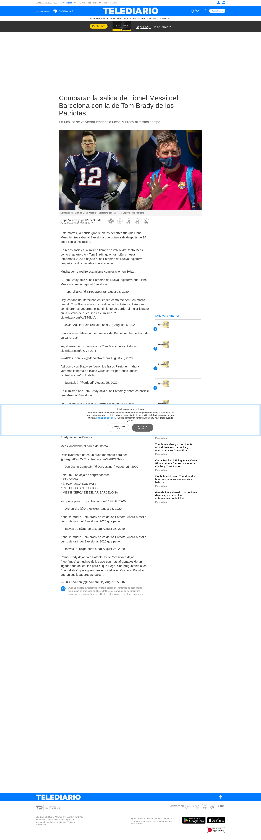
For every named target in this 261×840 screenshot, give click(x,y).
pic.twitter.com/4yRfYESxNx (105, 459)
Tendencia (143, 18)
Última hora (96, 18)
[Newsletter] (223, 3)
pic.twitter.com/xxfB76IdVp (78, 317)
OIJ (75, 3)
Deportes (153, 18)
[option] (130, 173)
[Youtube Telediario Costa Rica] (221, 806)
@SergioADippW (72, 459)
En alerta (117, 18)
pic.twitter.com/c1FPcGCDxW (106, 501)
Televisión (164, 18)
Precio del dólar (94, 3)
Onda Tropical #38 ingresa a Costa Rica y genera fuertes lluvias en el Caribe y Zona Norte (176, 463)
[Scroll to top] (220, 797)
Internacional (130, 18)
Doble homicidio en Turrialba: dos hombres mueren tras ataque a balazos (175, 479)
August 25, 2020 (118, 291)
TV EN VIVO (197, 11)
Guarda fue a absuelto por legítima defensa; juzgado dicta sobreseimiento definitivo (176, 495)
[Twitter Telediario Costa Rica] (196, 806)
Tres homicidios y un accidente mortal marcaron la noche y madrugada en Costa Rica (173, 447)
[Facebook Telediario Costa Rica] (187, 806)
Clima (82, 3)
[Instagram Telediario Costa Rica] (204, 806)
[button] (110, 221)
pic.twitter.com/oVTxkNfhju (78, 375)
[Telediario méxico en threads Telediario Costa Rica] (212, 806)
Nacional (107, 18)
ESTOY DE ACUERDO (142, 428)
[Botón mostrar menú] (43, 10)
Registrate (217, 11)
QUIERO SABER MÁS (118, 428)
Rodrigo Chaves (110, 3)
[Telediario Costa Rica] (130, 11)
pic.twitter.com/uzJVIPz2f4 (78, 350)
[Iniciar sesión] (218, 2)
